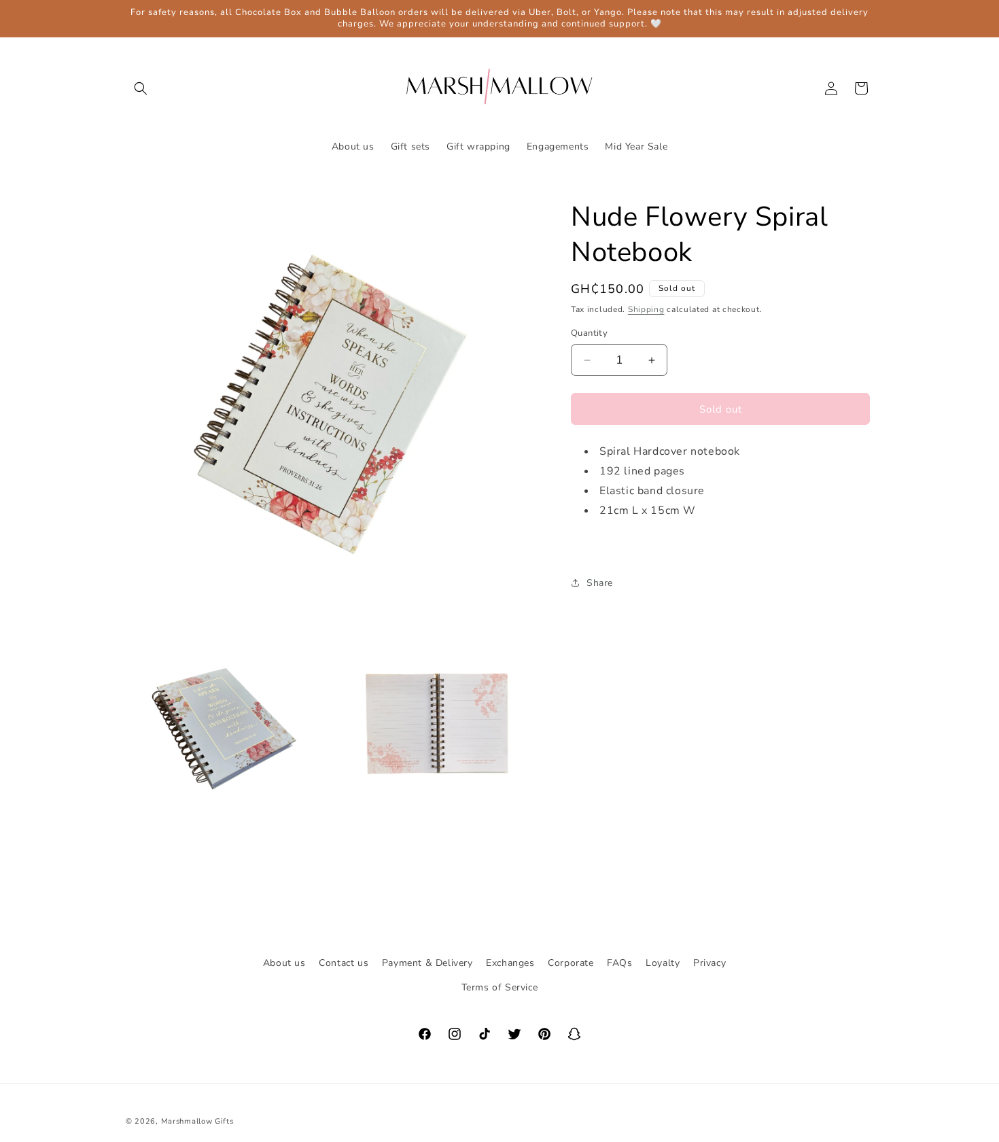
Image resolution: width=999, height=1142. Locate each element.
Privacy (709, 962)
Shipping (646, 309)
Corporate (570, 962)
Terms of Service (499, 986)
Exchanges (510, 962)
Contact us (343, 962)
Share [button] (599, 582)
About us (284, 962)
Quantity (589, 333)
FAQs (619, 962)
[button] (141, 88)
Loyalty (663, 962)
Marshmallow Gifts (197, 1121)
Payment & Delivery (427, 962)
